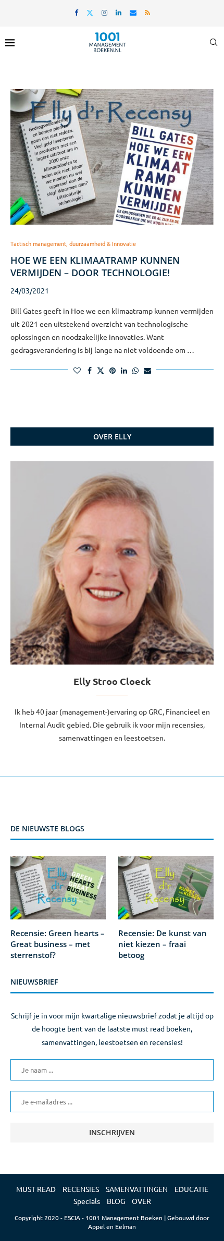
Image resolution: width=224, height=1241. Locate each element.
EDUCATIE (191, 1189)
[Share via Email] (147, 370)
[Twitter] (89, 12)
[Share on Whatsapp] (135, 370)
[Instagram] (104, 12)
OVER (141, 1201)
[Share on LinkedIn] (124, 370)
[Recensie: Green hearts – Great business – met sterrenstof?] (58, 887)
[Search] (213, 42)
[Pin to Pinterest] (112, 370)
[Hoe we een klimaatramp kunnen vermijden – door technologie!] (112, 157)
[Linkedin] (118, 12)
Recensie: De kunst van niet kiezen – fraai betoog (162, 944)
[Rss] (147, 12)
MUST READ (36, 1189)
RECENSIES (81, 1189)
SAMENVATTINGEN (137, 1189)
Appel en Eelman (112, 1226)
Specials (86, 1201)
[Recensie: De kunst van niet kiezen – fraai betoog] (166, 887)
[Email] (133, 12)
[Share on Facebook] (90, 370)
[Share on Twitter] (100, 370)
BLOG (116, 1201)
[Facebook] (76, 12)
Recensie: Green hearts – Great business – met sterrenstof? (57, 944)
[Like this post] (77, 370)
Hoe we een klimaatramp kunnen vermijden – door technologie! (95, 266)
